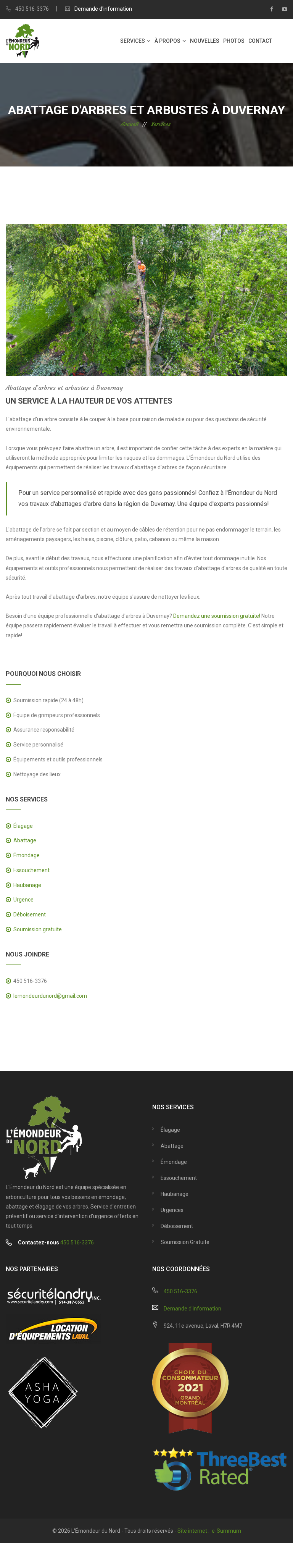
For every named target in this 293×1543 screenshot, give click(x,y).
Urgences (172, 1210)
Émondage (26, 855)
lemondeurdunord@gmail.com (50, 996)
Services (132, 41)
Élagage (23, 826)
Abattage (24, 840)
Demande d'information (103, 9)
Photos (234, 41)
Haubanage (27, 885)
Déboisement (29, 914)
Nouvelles (204, 41)
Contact (260, 41)
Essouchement (31, 870)
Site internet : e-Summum (209, 1531)
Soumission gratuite (37, 929)
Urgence (23, 900)
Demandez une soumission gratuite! (216, 616)
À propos (167, 41)
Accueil (129, 124)
